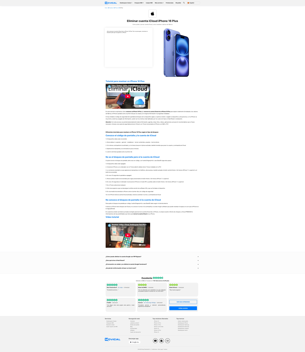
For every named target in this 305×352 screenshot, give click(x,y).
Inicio (106, 7)
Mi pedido (178, 2)
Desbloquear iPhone (183, 323)
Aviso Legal (160, 349)
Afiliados (132, 330)
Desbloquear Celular (125, 2)
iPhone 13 (156, 321)
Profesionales (169, 2)
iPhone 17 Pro (157, 324)
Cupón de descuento (135, 332)
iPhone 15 (156, 328)
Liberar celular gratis (183, 321)
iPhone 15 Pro (157, 330)
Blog (131, 326)
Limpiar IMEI (149, 2)
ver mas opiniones (183, 302)
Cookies (165, 349)
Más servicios (158, 2)
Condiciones (154, 349)
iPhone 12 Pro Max (158, 326)
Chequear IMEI (138, 2)
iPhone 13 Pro (157, 323)
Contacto (132, 321)
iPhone (116, 7)
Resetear (111, 7)
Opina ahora (183, 308)
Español (191, 2)
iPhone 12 (156, 332)
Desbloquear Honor (183, 330)
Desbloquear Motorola (183, 326)
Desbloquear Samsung (183, 324)
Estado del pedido (134, 324)
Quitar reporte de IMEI (111, 326)
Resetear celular (110, 324)
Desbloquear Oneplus (183, 328)
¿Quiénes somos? (134, 323)
